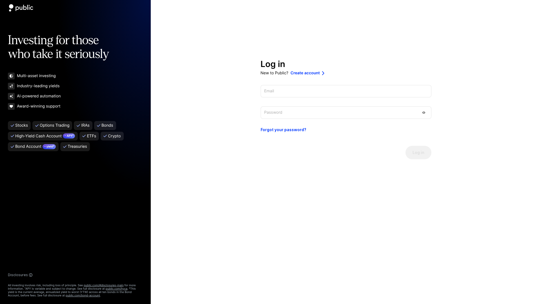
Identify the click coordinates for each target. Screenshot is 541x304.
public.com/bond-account (83, 295)
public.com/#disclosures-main (104, 285)
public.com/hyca (116, 288)
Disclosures (18, 275)
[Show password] (423, 112)
